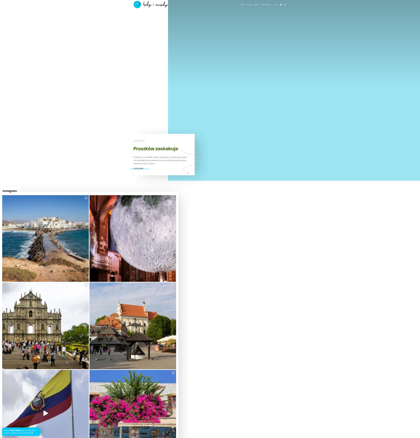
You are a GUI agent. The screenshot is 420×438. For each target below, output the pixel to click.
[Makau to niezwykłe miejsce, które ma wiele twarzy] (45, 325)
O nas (275, 5)
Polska (241, 5)
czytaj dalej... (138, 168)
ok (32, 433)
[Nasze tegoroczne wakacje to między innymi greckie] (45, 238)
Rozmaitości (265, 5)
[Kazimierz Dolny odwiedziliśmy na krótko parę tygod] (132, 325)
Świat (257, 5)
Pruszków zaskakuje (155, 149)
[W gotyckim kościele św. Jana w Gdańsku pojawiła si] (132, 238)
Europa (249, 5)
